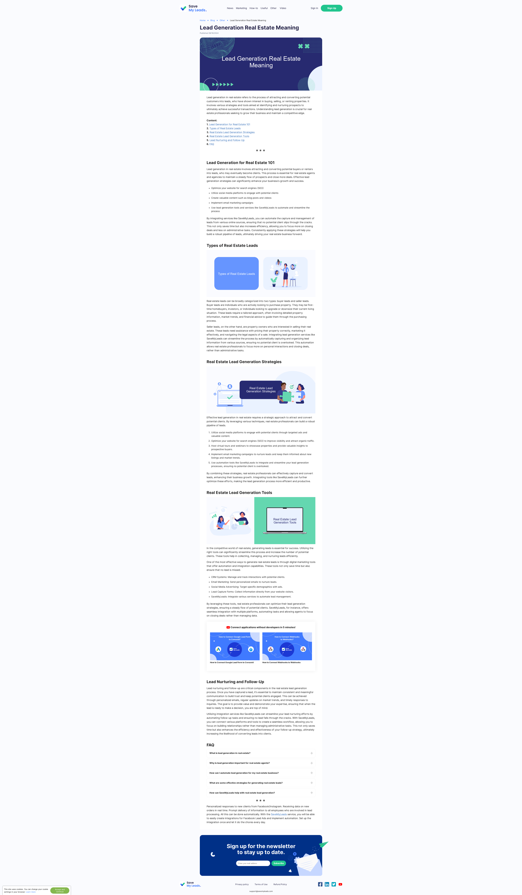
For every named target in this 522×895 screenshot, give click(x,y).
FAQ (211, 144)
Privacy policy (242, 884)
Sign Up (331, 8)
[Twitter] (334, 884)
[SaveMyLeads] (194, 8)
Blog (212, 20)
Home (203, 20)
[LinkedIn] (327, 884)
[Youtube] (340, 884)
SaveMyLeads (279, 814)
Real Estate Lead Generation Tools (229, 136)
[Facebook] (320, 884)
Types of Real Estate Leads (225, 128)
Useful (264, 8)
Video (283, 8)
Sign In (314, 8)
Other (273, 8)
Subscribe (279, 863)
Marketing (241, 8)
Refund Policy (280, 884)
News (230, 8)
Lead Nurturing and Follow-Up (227, 140)
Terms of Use (261, 884)
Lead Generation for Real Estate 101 (229, 124)
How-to (254, 8)
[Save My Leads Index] (191, 884)
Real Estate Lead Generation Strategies (232, 132)
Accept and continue (60, 890)
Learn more (31, 892)
